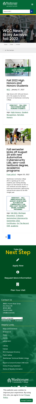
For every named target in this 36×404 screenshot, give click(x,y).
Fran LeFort (11, 174)
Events (5, 338)
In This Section (9, 50)
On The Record (23, 223)
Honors (10, 117)
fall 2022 (20, 115)
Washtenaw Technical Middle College (16, 358)
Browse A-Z (7, 332)
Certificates (11, 223)
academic (14, 226)
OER (8, 226)
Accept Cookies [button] (26, 400)
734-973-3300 (7, 310)
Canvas (5, 349)
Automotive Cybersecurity (17, 218)
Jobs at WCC (7, 341)
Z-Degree (19, 215)
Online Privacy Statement (11, 366)
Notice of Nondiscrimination (13, 369)
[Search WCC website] (31, 11)
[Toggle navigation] (32, 4)
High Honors (16, 112)
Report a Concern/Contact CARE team (16, 363)
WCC (8, 89)
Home (5, 44)
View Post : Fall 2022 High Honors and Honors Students (18, 107)
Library (5, 346)
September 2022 (13, 221)
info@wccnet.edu (9, 313)
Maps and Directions (10, 329)
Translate (19, 320)
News (11, 44)
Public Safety (7, 355)
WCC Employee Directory (11, 352)
